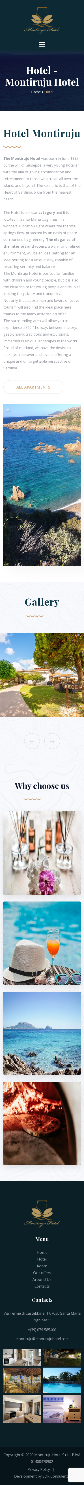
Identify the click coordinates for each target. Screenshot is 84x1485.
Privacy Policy (39, 1469)
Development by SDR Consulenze (42, 1476)
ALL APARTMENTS (33, 387)
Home (36, 91)
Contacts (42, 1286)
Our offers (42, 1272)
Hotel (42, 1259)
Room (42, 1265)
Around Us (42, 1279)
